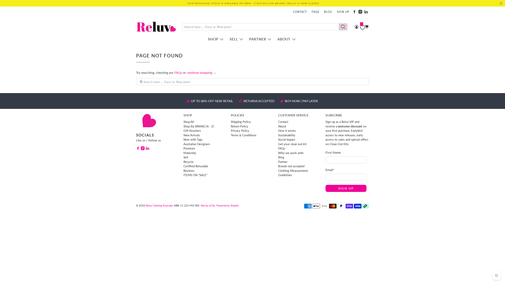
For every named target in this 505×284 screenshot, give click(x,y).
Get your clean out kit (292, 144)
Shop (213, 39)
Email (329, 170)
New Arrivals (191, 135)
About (284, 39)
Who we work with (290, 153)
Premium (189, 148)
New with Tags (193, 139)
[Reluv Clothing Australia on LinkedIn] (366, 12)
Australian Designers (196, 144)
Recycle (188, 161)
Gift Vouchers (192, 130)
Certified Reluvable (195, 166)
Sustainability (286, 135)
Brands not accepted (291, 166)
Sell (234, 39)
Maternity (189, 153)
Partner (257, 39)
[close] (501, 3)
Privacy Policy (240, 130)
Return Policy (239, 126)
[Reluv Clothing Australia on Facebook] (354, 12)
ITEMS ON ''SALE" (195, 175)
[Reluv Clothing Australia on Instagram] (360, 12)
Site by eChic (208, 205)
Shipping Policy (241, 121)
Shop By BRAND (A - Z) (198, 126)
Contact (300, 11)
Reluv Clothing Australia (159, 205)
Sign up (343, 11)
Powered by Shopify (227, 205)
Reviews (189, 170)
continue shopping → (201, 72)
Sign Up (346, 188)
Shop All (188, 121)
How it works (287, 130)
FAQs (315, 11)
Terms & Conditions (243, 135)
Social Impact (286, 139)
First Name (333, 152)
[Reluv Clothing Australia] (156, 27)
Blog (328, 11)
